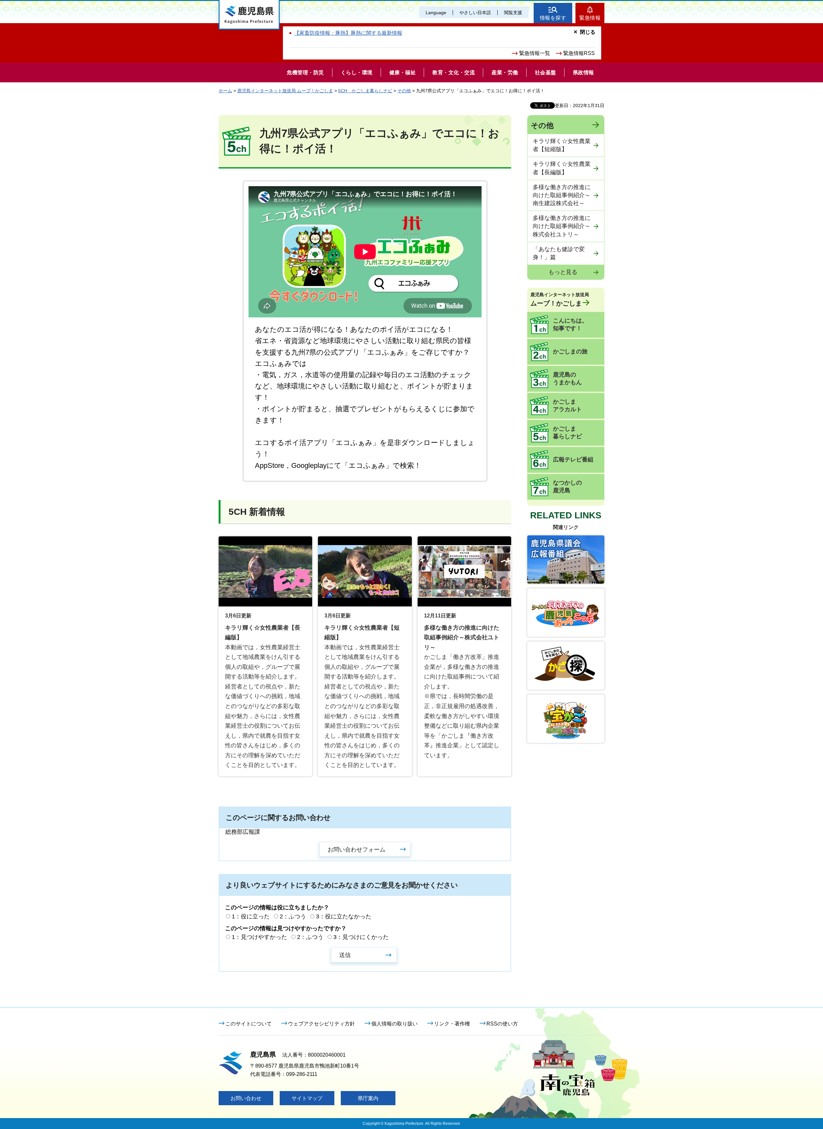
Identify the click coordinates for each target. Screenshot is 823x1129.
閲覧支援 (513, 12)
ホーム (225, 90)
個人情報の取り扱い (394, 1023)
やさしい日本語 (475, 12)
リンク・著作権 (452, 1023)
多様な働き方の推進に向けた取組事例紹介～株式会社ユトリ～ (562, 226)
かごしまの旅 (570, 351)
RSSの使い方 (502, 1023)
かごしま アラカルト (567, 405)
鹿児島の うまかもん (567, 378)
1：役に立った (251, 916)
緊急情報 (590, 18)
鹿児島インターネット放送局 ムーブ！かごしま (285, 90)
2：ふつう (293, 916)
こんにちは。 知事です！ (570, 324)
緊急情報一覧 (534, 53)
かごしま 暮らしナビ (567, 432)
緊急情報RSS (579, 53)
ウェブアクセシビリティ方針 (321, 1023)
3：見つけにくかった (361, 937)
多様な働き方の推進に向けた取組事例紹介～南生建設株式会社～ (562, 195)
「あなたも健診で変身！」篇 (559, 253)
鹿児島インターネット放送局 (559, 299)
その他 (404, 90)
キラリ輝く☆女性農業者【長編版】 (562, 168)
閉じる (587, 32)
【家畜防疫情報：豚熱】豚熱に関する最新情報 (348, 33)
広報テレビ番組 (573, 459)
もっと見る (562, 272)
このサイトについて (248, 1023)
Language (436, 12)
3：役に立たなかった (343, 916)
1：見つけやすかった (259, 937)
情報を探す (553, 18)
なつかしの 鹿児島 (567, 486)
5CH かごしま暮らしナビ (365, 90)
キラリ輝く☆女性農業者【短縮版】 (562, 145)
